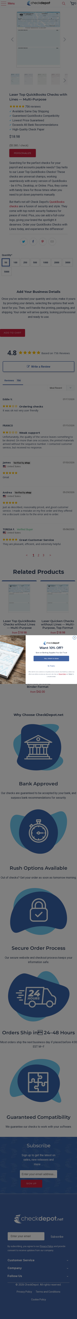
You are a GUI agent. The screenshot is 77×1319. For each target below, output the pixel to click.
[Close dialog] (74, 637)
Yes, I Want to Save (51, 658)
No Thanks (51, 666)
